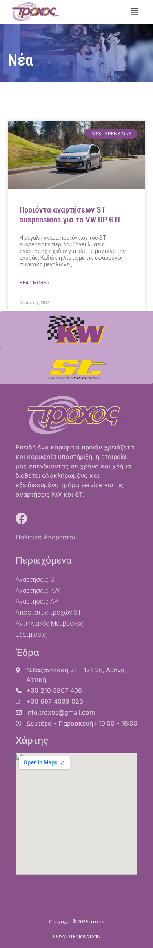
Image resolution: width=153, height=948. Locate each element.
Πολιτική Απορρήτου (46, 537)
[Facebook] (21, 518)
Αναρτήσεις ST (37, 579)
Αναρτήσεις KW (38, 590)
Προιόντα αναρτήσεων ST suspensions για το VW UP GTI (70, 214)
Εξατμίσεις (31, 634)
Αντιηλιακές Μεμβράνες (50, 623)
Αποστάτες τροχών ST (48, 612)
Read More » (35, 283)
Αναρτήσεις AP (37, 601)
